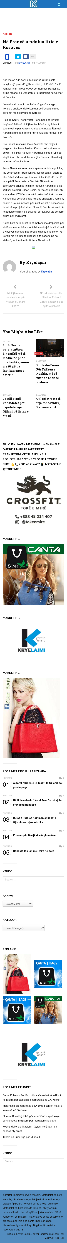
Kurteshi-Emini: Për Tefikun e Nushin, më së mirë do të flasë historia (48, 373)
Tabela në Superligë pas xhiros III (22, 1137)
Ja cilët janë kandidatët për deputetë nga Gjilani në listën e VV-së (16, 407)
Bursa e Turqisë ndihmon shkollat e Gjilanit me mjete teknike (29, 820)
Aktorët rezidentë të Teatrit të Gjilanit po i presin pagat (33, 785)
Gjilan (7, 34)
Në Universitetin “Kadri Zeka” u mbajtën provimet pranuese (32, 802)
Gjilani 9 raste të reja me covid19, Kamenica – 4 (48, 403)
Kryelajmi (24, 62)
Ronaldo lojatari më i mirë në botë (28, 851)
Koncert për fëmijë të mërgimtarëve (29, 835)
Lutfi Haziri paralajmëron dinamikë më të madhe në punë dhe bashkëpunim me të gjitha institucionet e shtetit (16, 360)
